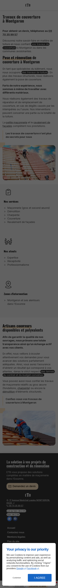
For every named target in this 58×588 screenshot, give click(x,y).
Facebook (32, 568)
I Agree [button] (39, 577)
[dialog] (29, 564)
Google (20, 568)
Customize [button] (17, 578)
